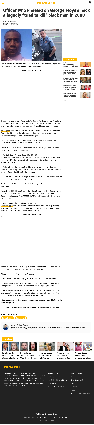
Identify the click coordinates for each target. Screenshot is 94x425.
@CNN (13, 191)
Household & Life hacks (80, 394)
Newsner (5, 19)
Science (74, 387)
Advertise (52, 383)
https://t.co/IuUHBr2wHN (19, 150)
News (73, 377)
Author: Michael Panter (9, 21)
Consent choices (47, 421)
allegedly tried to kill (13, 66)
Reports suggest (7, 206)
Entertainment (77, 380)
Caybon (67, 417)
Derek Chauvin (7, 318)
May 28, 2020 (32, 155)
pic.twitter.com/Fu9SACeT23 (11, 198)
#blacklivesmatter (53, 196)
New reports (5, 131)
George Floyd (21, 318)
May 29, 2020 (32, 203)
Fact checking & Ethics (57, 380)
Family (11, 19)
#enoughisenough (40, 196)
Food (73, 390)
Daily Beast (26, 157)
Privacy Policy (54, 377)
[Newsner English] (46, 3)
